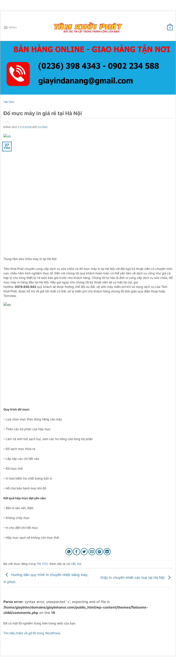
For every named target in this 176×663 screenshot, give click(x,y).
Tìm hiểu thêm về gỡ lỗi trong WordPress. (32, 633)
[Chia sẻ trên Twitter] (84, 551)
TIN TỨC (8, 102)
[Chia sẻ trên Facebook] (76, 551)
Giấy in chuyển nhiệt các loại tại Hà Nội (133, 577)
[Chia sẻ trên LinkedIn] (107, 551)
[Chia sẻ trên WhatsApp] (69, 551)
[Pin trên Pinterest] (99, 551)
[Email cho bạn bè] (92, 551)
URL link (76, 563)
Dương (42, 127)
